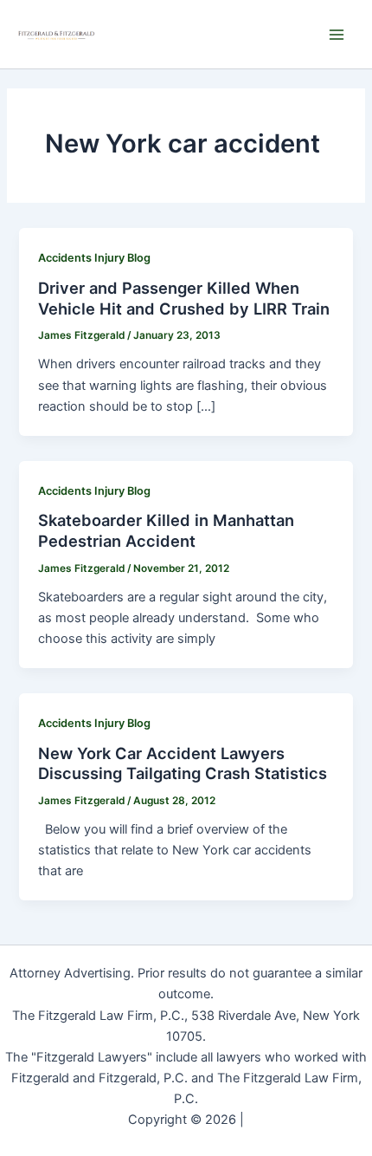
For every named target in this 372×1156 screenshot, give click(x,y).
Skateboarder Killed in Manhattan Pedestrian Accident (166, 530)
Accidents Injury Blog (94, 257)
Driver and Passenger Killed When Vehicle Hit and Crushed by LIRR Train (184, 298)
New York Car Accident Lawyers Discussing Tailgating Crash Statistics (182, 763)
